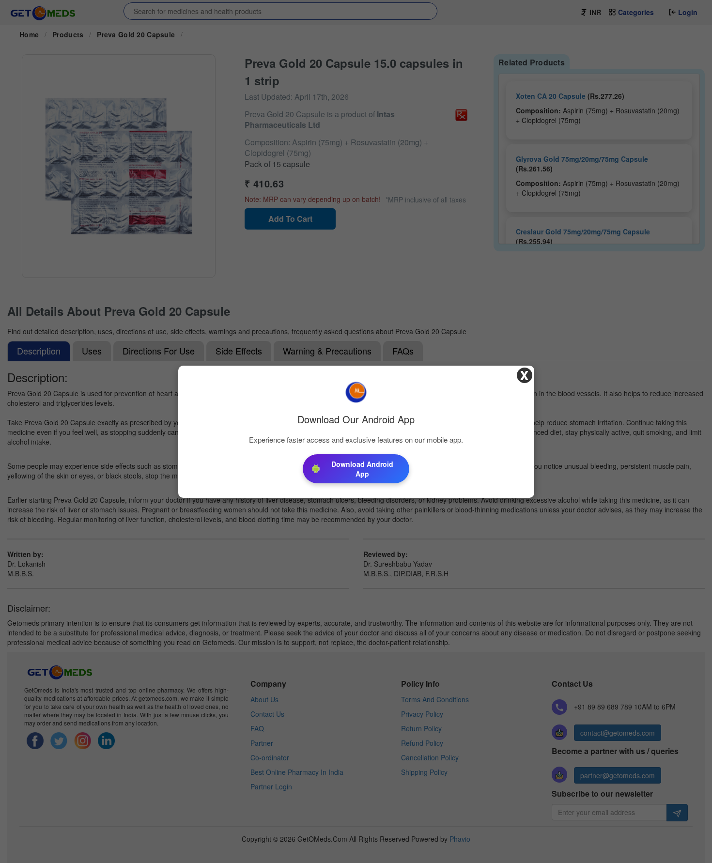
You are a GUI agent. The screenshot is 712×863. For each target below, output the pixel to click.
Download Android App (362, 468)
